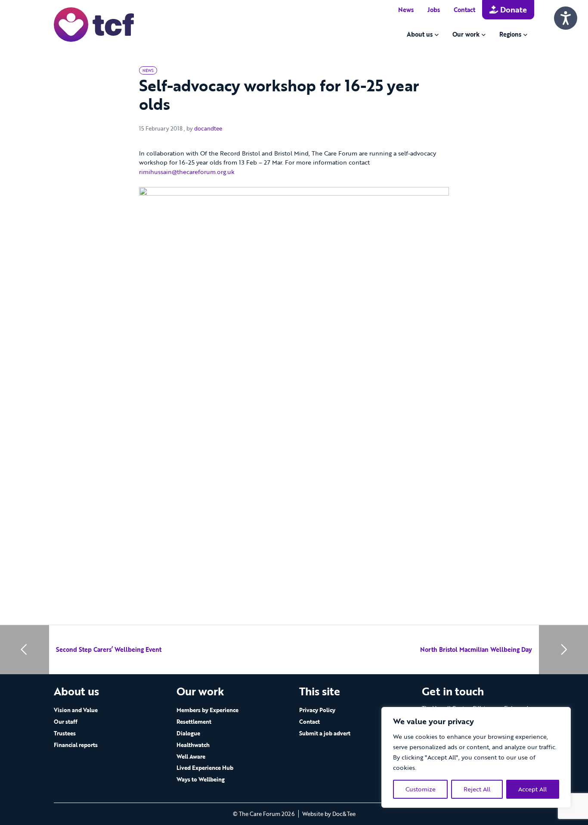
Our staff (65, 721)
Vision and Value (76, 710)
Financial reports (76, 745)
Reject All (477, 789)
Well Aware (190, 756)
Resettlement (193, 721)
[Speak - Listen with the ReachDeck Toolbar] (565, 18)
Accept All (532, 789)
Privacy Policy (317, 710)
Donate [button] (512, 9)
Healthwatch (193, 745)
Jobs (433, 9)
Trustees (65, 733)
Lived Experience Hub (204, 768)
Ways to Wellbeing (200, 779)
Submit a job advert (324, 733)
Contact (464, 9)
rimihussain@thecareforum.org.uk (187, 171)
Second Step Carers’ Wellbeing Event (108, 649)
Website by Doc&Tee (329, 814)
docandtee (208, 128)
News (406, 9)
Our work (466, 34)
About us (420, 34)
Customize (420, 789)
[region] (476, 757)
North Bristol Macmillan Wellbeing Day (476, 649)
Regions (510, 34)
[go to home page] (94, 23)
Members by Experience (207, 710)
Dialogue (188, 733)
